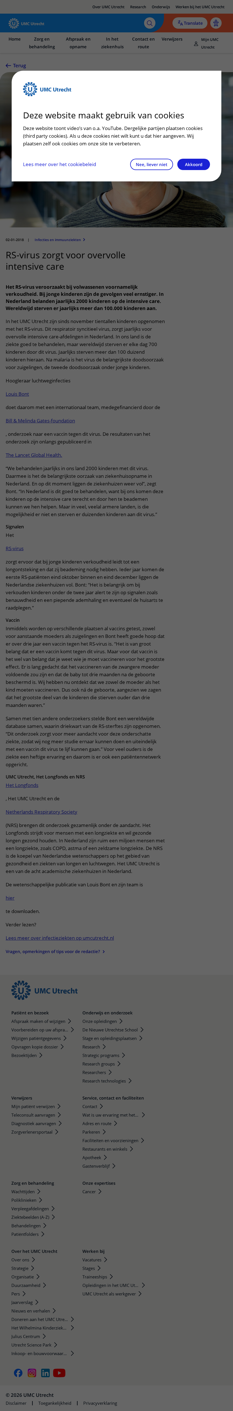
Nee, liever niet (151, 164)
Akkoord (193, 164)
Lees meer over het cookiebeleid (59, 164)
